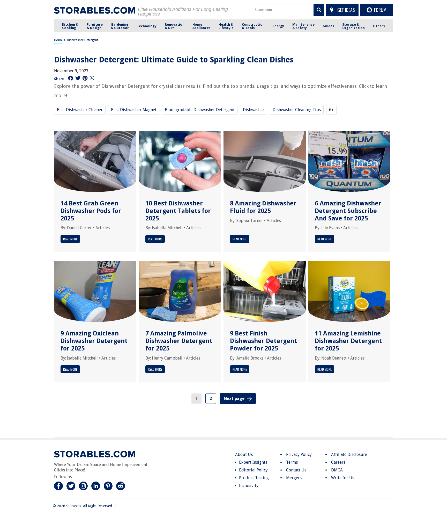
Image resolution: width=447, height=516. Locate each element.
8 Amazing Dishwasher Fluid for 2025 (263, 207)
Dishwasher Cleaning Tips (297, 109)
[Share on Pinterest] (85, 78)
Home (58, 40)
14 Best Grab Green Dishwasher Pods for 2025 (91, 211)
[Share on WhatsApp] (92, 78)
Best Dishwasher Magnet (134, 109)
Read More (70, 239)
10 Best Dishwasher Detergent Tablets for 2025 (178, 211)
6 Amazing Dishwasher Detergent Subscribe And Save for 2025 (348, 211)
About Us (244, 454)
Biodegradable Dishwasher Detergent (200, 109)
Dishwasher (253, 109)
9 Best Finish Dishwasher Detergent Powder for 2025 (263, 341)
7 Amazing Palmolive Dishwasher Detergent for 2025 (178, 341)
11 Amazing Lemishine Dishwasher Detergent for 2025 (348, 341)
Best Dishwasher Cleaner (80, 109)
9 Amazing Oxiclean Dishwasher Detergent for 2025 (94, 341)
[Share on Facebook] (70, 78)
